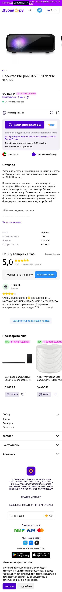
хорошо (9, 586)
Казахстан (8, 427)
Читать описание (11, 222)
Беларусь (8, 423)
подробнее (26, 586)
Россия (6, 419)
